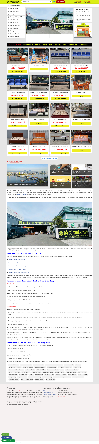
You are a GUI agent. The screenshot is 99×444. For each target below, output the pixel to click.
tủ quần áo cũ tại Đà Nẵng (14, 379)
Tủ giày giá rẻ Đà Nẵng (47, 377)
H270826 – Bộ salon (81, 92)
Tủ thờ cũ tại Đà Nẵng (50, 379)
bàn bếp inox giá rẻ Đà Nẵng (26, 364)
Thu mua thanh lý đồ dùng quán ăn (16, 259)
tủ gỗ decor (56, 377)
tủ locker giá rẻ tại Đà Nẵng (78, 377)
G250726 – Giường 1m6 (60, 119)
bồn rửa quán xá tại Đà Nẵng (53, 369)
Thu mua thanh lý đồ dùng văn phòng (17, 269)
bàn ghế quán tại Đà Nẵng (51, 364)
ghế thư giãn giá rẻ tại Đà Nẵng (71, 369)
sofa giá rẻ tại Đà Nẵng (82, 374)
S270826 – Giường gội (17, 65)
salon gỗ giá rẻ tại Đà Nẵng (61, 374)
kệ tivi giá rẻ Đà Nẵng (13, 374)
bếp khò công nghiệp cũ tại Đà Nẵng (16, 369)
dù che (62, 369)
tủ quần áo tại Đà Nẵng (39, 379)
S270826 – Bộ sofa (39, 65)
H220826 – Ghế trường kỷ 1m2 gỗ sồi (81, 146)
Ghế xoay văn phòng (26, 372)
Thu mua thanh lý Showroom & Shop (17, 266)
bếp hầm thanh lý (77, 367)
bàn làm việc (78, 364)
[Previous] (28, 21)
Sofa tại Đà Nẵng (12, 377)
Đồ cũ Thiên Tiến (17, 442)
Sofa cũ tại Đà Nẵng (72, 374)
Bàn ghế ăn (60, 364)
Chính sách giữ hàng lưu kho (49, 394)
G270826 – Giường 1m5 (39, 146)
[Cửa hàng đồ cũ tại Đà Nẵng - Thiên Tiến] (13, 2)
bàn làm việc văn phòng (28, 367)
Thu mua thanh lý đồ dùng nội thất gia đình (18, 272)
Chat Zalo (5, 434)
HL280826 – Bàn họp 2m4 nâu (60, 92)
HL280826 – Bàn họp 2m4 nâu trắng (39, 92)
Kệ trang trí (31, 374)
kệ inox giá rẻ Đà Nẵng (59, 372)
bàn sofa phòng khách (51, 367)
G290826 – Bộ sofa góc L (39, 119)
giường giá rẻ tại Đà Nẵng (48, 372)
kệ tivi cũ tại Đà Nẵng (82, 372)
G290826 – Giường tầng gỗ (17, 119)
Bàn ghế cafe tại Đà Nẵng (39, 364)
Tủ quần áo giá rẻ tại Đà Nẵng (27, 379)
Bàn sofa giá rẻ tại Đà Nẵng (40, 367)
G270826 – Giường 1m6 (18, 146)
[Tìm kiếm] (51, 1)
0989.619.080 (87, 2)
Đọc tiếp (40, 69)
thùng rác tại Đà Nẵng (22, 377)
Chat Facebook (7, 437)
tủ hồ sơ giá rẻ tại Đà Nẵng (65, 377)
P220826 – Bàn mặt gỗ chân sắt (60, 146)
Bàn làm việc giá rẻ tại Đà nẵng (15, 367)
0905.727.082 (78, 2)
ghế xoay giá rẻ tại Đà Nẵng (14, 372)
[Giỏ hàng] (54, 1)
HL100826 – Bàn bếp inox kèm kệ (81, 119)
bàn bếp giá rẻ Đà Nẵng (13, 364)
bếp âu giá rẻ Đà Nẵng (41, 369)
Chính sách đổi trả (47, 390)
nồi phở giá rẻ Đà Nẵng (49, 374)
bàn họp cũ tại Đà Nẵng (69, 364)
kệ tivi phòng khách (23, 374)
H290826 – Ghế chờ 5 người (60, 65)
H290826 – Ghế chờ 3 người (18, 92)
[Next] (70, 21)
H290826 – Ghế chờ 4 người (81, 65)
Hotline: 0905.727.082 (8, 440)
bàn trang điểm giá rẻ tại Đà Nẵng (65, 367)
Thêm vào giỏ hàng (18, 71)
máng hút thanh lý (39, 374)
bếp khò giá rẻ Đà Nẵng (30, 369)
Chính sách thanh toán (48, 392)
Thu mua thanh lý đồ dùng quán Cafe (17, 262)
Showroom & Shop (14, 19)
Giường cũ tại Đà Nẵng (36, 372)
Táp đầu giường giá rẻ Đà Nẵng (34, 377)
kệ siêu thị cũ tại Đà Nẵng (71, 372)
